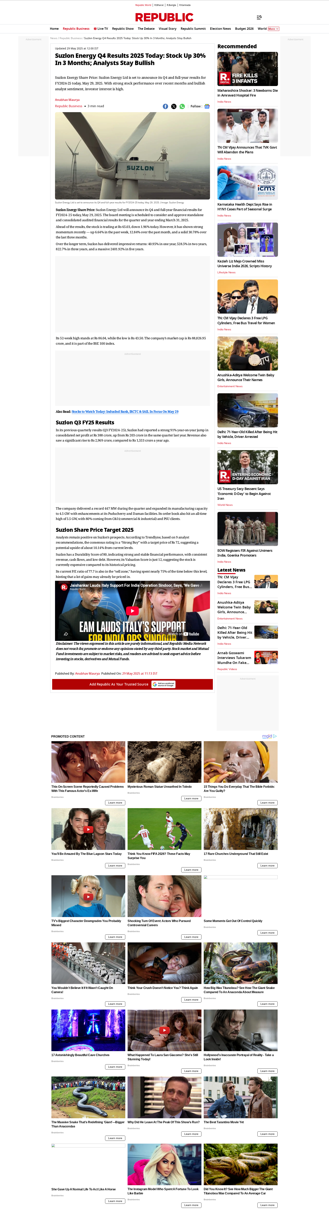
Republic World (143, 5)
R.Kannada (185, 5)
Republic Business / (71, 38)
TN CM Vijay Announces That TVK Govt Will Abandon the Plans (247, 150)
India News (224, 102)
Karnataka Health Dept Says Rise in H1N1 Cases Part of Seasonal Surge (244, 207)
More (271, 29)
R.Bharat (159, 5)
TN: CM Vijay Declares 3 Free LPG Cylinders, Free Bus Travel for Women (246, 320)
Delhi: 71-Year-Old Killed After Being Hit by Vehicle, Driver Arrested (247, 434)
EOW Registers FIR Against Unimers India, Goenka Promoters (244, 553)
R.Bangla (171, 5)
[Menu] (257, 17)
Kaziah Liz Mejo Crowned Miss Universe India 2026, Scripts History (244, 264)
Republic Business (68, 106)
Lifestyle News (226, 272)
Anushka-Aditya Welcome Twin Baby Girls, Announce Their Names (245, 377)
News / (54, 38)
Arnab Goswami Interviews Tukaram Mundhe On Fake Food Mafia (234, 660)
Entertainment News (230, 386)
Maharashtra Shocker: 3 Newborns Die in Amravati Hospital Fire (247, 93)
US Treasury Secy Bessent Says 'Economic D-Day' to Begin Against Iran (244, 493)
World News (225, 505)
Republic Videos (227, 669)
